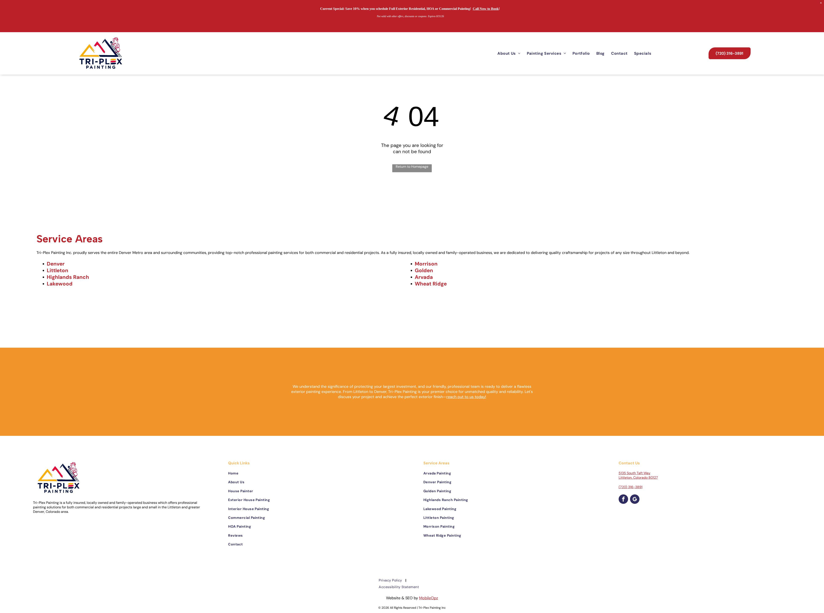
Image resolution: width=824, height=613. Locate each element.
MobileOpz (428, 598)
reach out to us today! (466, 396)
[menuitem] (509, 53)
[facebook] (623, 499)
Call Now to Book (486, 9)
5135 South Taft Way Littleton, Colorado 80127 (638, 475)
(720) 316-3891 (630, 487)
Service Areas (69, 239)
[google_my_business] (634, 499)
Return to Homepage (412, 166)
